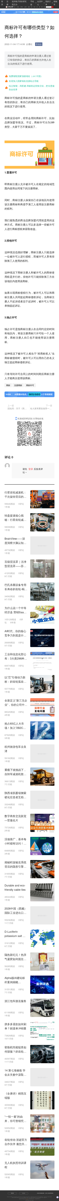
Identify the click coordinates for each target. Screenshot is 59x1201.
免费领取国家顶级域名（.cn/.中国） (26, 76)
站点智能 (28, 1197)
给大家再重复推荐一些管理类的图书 (41, 408)
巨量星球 (45, 1197)
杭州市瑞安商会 (11, 1196)
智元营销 (37, 1197)
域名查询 (34, 1196)
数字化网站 (27, 1196)
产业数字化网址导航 (50, 1196)
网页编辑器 (15, 1197)
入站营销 (30, 1197)
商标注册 (12, 184)
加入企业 (23, 1193)
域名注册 (19, 1196)
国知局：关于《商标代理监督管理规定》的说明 (18, 408)
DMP (31, 1197)
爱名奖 (25, 1196)
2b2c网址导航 (45, 1196)
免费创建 (12, 1193)
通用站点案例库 (39, 1197)
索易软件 (43, 1197)
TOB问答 (13, 1197)
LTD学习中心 (42, 1196)
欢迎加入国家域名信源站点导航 (24, 80)
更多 (46, 1197)
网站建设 (32, 1196)
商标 (7, 98)
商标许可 (30, 385)
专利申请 (23, 1196)
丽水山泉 (20, 1197)
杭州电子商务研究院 (15, 1196)
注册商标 (18, 385)
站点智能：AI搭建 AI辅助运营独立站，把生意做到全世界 (31, 87)
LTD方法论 (29, 1196)
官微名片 (18, 1197)
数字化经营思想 (39, 1196)
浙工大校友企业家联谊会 (23, 1197)
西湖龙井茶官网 (34, 1197)
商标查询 (36, 1196)
